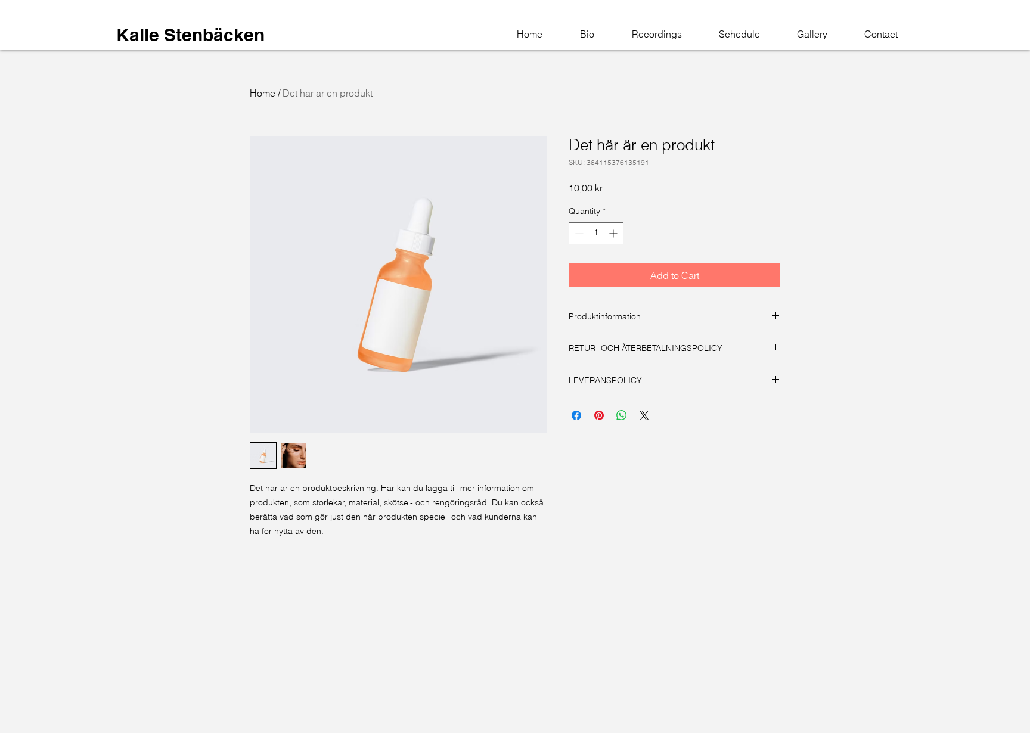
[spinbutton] (596, 233)
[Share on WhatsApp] (622, 415)
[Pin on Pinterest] (599, 415)
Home (262, 93)
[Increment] (614, 233)
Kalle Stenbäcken (190, 34)
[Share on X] (644, 415)
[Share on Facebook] (576, 415)
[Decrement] (577, 233)
